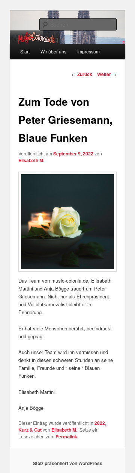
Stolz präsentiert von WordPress (67, 463)
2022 (99, 423)
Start (25, 51)
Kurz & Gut (30, 429)
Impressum (88, 51)
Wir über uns (53, 51)
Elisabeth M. (31, 160)
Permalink (66, 436)
